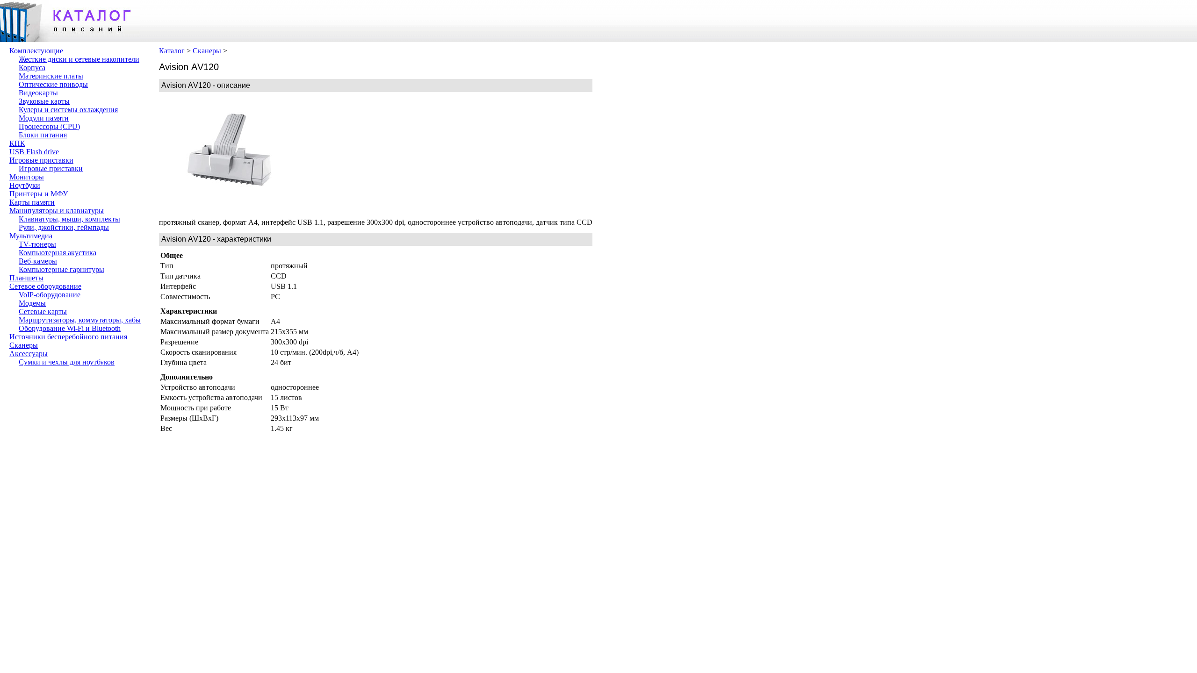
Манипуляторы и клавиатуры (56, 211)
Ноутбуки (24, 185)
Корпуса (32, 68)
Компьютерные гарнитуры (61, 269)
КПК (17, 143)
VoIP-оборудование (49, 295)
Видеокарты (38, 93)
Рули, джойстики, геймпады (64, 227)
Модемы (32, 303)
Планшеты (26, 278)
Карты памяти (32, 202)
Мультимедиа (30, 236)
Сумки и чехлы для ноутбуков (67, 362)
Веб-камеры (38, 261)
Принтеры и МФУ (38, 194)
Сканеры (23, 345)
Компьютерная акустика (57, 253)
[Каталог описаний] (70, 39)
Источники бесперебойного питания (68, 337)
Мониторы (26, 177)
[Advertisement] (369, 155)
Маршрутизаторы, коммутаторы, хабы (80, 320)
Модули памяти (44, 118)
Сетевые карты (43, 311)
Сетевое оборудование (45, 286)
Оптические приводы (53, 84)
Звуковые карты (44, 101)
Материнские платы (51, 76)
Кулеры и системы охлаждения (68, 110)
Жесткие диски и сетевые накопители (79, 59)
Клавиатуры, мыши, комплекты (69, 219)
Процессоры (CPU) (49, 126)
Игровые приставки (41, 160)
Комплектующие (36, 51)
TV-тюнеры (37, 244)
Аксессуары (28, 354)
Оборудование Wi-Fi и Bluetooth (70, 328)
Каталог (172, 51)
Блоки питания (43, 135)
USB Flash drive (34, 152)
